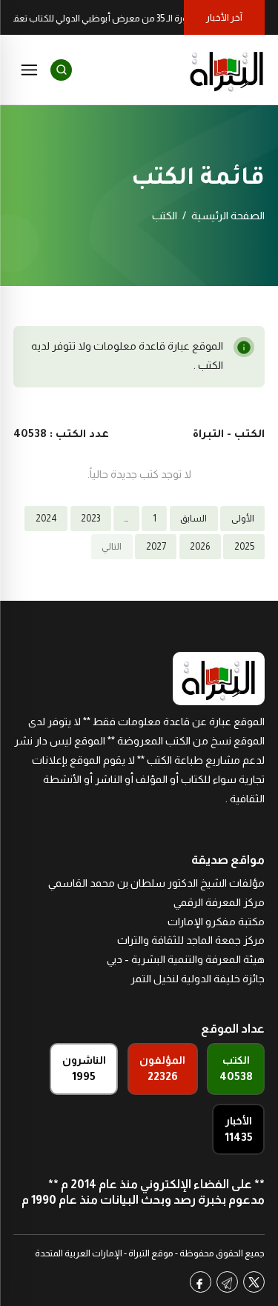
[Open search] (61, 70)
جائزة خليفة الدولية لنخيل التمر (197, 979)
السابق (193, 518)
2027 (156, 547)
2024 (46, 518)
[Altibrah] (227, 69)
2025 (244, 547)
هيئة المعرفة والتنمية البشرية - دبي (186, 959)
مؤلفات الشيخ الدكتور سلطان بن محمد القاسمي (156, 883)
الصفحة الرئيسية (228, 215)
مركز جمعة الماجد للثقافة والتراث (191, 940)
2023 (90, 518)
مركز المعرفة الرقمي (219, 902)
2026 (200, 547)
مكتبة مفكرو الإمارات (216, 921)
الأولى (242, 518)
